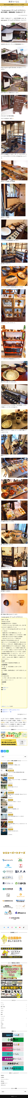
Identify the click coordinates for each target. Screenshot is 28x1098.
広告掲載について (4, 1083)
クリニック (3, 1016)
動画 (2, 1014)
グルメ (2, 1008)
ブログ (4, 689)
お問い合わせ (3, 1027)
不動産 (2, 1024)
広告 (2, 1025)
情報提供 (2, 1075)
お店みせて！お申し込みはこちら (11, 710)
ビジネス (2, 1020)
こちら (7, 726)
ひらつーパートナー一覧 (5, 945)
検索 (25, 756)
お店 (2, 1012)
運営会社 (2, 1081)
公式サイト (5, 687)
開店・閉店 (3, 1006)
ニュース (2, 1004)
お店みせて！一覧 (6, 711)
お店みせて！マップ (5, 706)
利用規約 (2, 1077)
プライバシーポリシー (5, 1079)
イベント (2, 1018)
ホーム (2, 1002)
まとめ (2, 1010)
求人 (2, 1022)
